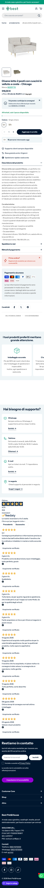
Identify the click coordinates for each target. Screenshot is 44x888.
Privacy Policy (24, 763)
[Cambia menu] (3, 8)
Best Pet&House (14, 878)
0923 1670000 (15, 847)
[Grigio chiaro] (4, 125)
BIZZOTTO (12, 87)
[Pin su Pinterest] (28, 307)
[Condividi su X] (21, 307)
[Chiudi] (39, 100)
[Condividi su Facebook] (14, 307)
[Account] (36, 8)
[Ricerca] (39, 15)
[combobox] (22, 15)
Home (4, 23)
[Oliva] (10, 125)
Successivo (20, 524)
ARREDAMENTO (14, 23)
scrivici (10, 852)
